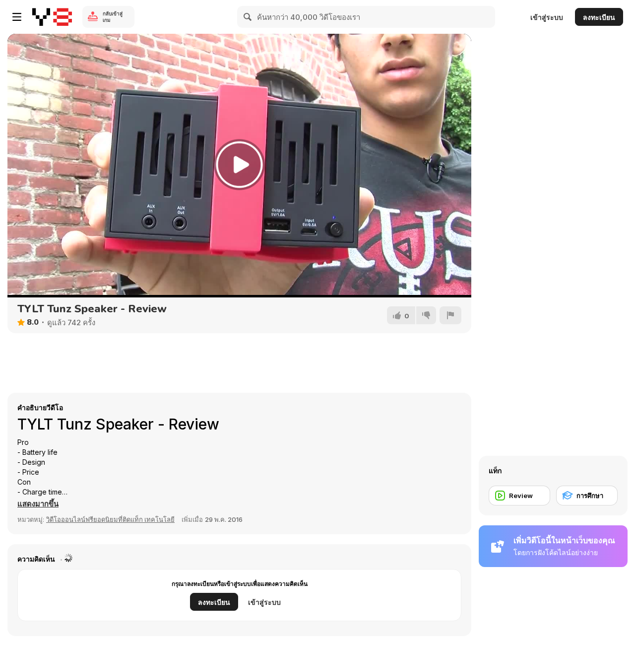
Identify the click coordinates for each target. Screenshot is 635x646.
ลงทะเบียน (599, 17)
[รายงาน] (450, 315)
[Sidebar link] (17, 17)
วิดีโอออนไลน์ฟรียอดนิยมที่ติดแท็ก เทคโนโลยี (110, 519)
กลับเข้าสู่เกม (113, 16)
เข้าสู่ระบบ (546, 17)
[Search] (248, 17)
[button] (38, 504)
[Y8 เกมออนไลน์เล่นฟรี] (52, 17)
